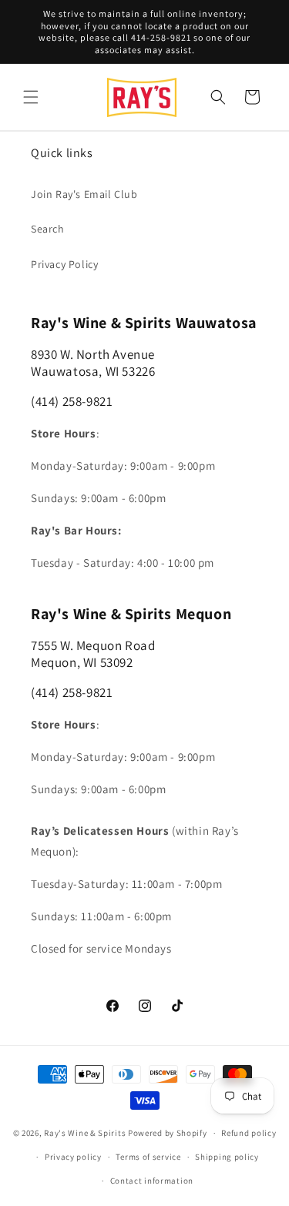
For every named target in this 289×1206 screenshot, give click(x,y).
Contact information (151, 1180)
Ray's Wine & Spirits (85, 1132)
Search (48, 229)
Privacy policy (73, 1156)
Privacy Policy (64, 264)
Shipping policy (227, 1156)
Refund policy (248, 1132)
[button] (31, 97)
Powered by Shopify (167, 1132)
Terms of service (148, 1156)
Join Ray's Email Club (84, 194)
